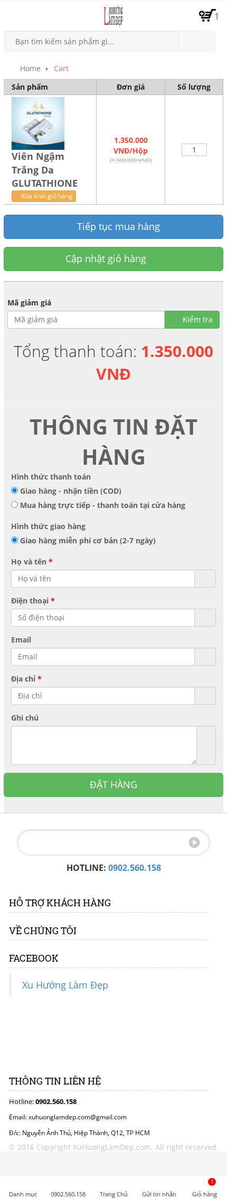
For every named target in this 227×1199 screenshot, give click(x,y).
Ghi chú (25, 718)
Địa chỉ (26, 679)
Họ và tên (32, 562)
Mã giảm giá (29, 303)
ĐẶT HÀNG (113, 784)
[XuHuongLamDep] (113, 16)
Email (21, 640)
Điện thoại (33, 601)
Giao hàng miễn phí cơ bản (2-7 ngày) (88, 540)
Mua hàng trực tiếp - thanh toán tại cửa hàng (102, 505)
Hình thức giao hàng (48, 526)
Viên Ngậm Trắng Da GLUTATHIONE (45, 169)
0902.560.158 (134, 868)
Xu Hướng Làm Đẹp (65, 985)
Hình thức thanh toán (51, 477)
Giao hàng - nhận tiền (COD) (70, 491)
